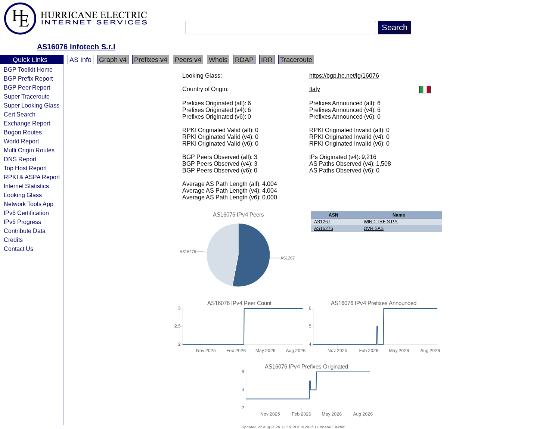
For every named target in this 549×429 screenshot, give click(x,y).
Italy (314, 89)
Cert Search (19, 114)
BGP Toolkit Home (28, 69)
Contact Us (18, 248)
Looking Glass (23, 195)
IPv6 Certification (26, 212)
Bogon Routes (23, 132)
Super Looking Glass (31, 105)
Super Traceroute (27, 96)
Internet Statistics (26, 186)
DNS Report (20, 159)
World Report (21, 141)
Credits (13, 239)
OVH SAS (374, 228)
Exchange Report (27, 123)
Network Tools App (28, 203)
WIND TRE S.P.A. (381, 221)
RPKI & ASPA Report (32, 177)
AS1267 (322, 221)
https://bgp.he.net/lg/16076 (344, 75)
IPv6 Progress (22, 221)
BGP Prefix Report (28, 78)
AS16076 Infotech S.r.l (76, 47)
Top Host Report (25, 168)
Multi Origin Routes (29, 150)
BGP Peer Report (27, 87)
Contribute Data (25, 230)
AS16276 (323, 228)
